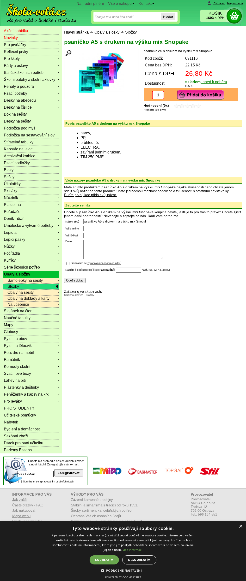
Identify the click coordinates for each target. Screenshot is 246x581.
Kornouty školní (17, 366)
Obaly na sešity (20, 292)
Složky (131, 32)
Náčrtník (11, 198)
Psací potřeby (15, 93)
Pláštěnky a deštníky (21, 387)
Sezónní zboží (16, 436)
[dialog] (123, 551)
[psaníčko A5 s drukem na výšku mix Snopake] (101, 73)
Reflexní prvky (16, 52)
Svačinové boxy (17, 373)
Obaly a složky (106, 32)
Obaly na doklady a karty (28, 298)
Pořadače (12, 212)
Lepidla (10, 232)
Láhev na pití (15, 380)
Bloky (8, 170)
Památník (12, 360)
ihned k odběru (214, 82)
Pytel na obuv (15, 339)
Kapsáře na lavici (18, 149)
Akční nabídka (16, 31)
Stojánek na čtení (18, 311)
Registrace (235, 3)
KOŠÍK (215, 13)
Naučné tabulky (17, 318)
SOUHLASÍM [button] (104, 560)
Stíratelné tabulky (18, 142)
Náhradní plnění (90, 3)
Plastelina (12, 205)
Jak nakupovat (23, 510)
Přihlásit (219, 3)
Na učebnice (18, 304)
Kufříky (10, 260)
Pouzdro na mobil (19, 353)
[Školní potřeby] (36, 10)
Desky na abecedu (20, 100)
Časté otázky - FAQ (27, 505)
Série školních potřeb (22, 267)
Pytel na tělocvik (18, 346)
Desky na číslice (18, 107)
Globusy (11, 332)
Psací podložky (17, 163)
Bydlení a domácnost (22, 429)
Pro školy (12, 59)
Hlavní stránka (76, 32)
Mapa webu (21, 516)
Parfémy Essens (18, 450)
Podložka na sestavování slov (29, 135)
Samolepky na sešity (25, 280)
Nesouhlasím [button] (139, 560)
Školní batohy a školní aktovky (29, 79)
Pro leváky (13, 401)
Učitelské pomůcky (20, 415)
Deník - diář (14, 219)
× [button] (240, 526)
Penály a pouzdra (19, 86)
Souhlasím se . (96, 263)
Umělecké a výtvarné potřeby (28, 225)
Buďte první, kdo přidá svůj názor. (90, 195)
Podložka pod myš (19, 128)
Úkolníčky (12, 184)
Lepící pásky (14, 239)
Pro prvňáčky (15, 45)
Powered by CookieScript (123, 577)
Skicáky (10, 191)
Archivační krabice (19, 156)
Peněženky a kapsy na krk (26, 394)
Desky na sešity (17, 121)
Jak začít (19, 500)
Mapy (8, 325)
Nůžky (9, 246)
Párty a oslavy (16, 66)
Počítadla (12, 253)
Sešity (9, 177)
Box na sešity (15, 114)
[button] (123, 570)
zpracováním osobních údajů (104, 263)
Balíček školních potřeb (23, 72)
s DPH (215, 18)
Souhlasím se (48, 481)
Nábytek (11, 422)
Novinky (11, 38)
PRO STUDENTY (19, 408)
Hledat (168, 17)
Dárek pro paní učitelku (23, 443)
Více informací (132, 550)
